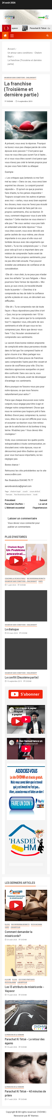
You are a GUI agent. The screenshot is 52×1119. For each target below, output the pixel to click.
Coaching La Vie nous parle (15, 578)
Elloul (7, 924)
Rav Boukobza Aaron (22, 495)
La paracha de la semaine (14, 1035)
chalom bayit (15, 491)
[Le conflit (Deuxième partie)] (26, 654)
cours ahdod (35, 491)
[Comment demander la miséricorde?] (26, 905)
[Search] (47, 35)
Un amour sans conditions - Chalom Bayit (20, 77)
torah (35, 495)
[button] (12, 35)
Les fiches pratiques (27, 979)
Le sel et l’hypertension (40, 504)
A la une (8, 979)
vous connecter (27, 523)
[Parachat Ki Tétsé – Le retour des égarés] (26, 1015)
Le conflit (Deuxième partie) (21, 677)
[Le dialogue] (26, 605)
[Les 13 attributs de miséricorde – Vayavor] (26, 960)
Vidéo (40, 581)
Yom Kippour (15, 927)
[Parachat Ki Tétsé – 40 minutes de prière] (26, 1068)
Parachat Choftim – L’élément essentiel (15, 504)
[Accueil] (5, 36)
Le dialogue (12, 629)
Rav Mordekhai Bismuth (36, 578)
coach (25, 491)
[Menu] (12, 35)
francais (9, 495)
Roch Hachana (36, 924)
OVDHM (10, 101)
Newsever (19, 1115)
